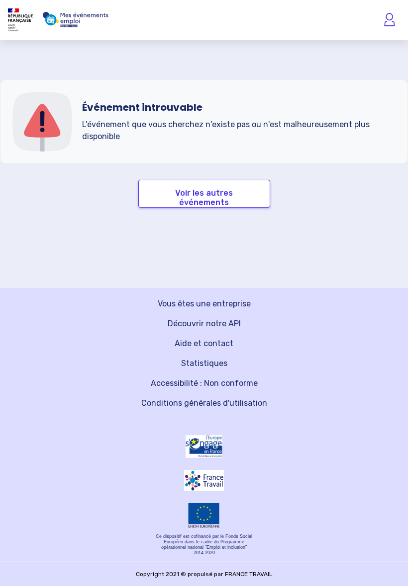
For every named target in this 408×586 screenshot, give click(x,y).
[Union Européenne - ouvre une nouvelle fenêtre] (204, 515)
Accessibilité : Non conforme (204, 383)
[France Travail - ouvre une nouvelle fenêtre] (204, 480)
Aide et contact (204, 343)
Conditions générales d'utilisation (204, 403)
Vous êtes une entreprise (204, 303)
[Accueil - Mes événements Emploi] (75, 20)
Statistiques (204, 363)
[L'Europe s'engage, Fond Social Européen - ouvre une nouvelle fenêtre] (204, 446)
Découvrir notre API (204, 323)
